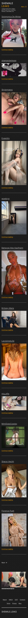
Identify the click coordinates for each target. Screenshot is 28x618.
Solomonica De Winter (11, 16)
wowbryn (6, 198)
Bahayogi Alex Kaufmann (12, 248)
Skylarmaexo (7, 90)
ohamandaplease (9, 60)
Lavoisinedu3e (8, 341)
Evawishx (6, 138)
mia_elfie (5, 394)
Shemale (7, 5)
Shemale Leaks (9, 611)
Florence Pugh (8, 511)
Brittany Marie (8, 308)
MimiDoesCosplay (9, 424)
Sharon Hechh (8, 461)
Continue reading (7, 49)
